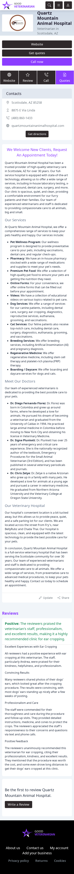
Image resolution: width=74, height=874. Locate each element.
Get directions (37, 134)
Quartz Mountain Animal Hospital (54, 18)
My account (59, 848)
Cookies (60, 861)
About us (13, 848)
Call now (37, 62)
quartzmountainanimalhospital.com (38, 126)
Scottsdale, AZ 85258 (27, 102)
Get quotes (37, 53)
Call (46, 80)
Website (37, 44)
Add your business (37, 853)
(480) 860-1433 (22, 118)
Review (28, 80)
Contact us (35, 848)
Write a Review (18, 804)
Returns (41, 861)
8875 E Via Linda (23, 110)
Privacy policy (18, 861)
